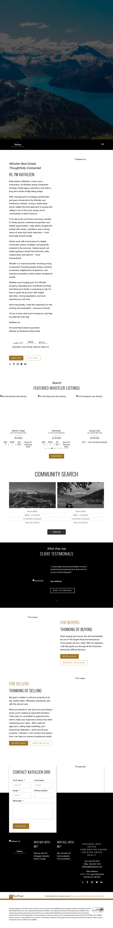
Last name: (39, 780)
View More (56, 456)
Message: (17, 800)
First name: (18, 780)
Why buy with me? (41, 853)
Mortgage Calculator (74, 663)
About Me (16, 358)
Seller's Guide (18, 743)
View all (56, 532)
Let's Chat (33, 358)
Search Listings (40, 859)
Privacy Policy (75, 896)
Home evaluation (63, 856)
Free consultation (63, 859)
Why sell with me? (64, 853)
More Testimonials (62, 591)
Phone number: (41, 790)
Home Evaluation (40, 743)
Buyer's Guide (69, 656)
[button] (16, 358)
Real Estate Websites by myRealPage (92, 896)
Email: (16, 790)
